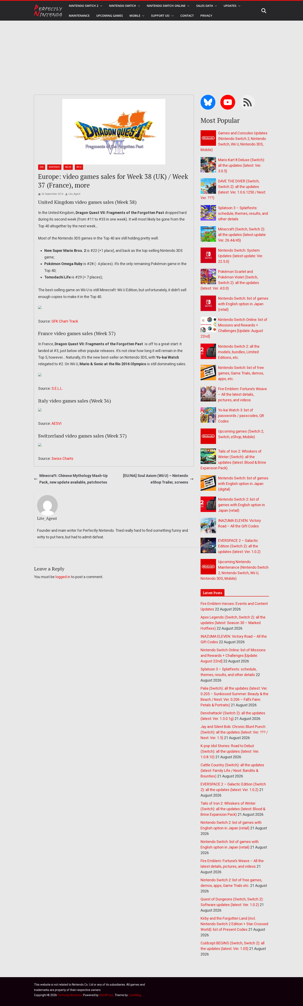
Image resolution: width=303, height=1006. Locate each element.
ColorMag (134, 995)
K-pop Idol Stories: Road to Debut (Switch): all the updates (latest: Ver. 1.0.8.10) (230, 751)
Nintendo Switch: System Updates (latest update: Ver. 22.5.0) (240, 256)
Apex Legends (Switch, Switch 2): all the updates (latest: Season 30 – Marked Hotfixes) (233, 622)
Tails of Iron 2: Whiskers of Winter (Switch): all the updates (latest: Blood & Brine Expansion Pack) (233, 809)
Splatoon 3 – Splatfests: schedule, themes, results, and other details (243, 213)
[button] (100, 6)
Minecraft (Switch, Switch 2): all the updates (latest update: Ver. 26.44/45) (242, 234)
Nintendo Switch (122, 6)
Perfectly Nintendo (70, 995)
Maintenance (79, 16)
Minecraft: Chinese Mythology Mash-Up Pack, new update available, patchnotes (73, 478)
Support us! (160, 16)
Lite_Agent (74, 194)
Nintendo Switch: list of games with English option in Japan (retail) (243, 304)
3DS (41, 167)
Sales (68, 167)
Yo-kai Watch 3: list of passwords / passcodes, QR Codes (241, 415)
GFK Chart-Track (65, 321)
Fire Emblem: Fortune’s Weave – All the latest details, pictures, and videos (242, 394)
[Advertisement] (151, 51)
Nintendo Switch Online (166, 6)
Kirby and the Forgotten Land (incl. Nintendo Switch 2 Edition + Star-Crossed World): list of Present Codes (234, 924)
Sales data (204, 6)
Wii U (78, 167)
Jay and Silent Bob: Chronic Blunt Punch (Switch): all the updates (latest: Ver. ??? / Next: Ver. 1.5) (234, 732)
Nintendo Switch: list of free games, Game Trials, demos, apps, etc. (241, 373)
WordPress (106, 995)
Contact (187, 16)
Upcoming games (109, 16)
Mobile (134, 16)
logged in (62, 577)
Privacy (206, 16)
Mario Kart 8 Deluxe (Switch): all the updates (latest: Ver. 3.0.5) (241, 165)
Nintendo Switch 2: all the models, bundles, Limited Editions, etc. (239, 352)
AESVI (56, 423)
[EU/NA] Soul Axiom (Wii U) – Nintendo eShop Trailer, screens (155, 478)
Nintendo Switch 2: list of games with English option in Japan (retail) (241, 505)
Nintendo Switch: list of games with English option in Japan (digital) (243, 483)
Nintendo (54, 167)
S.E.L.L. (57, 388)
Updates (230, 6)
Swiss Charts (62, 458)
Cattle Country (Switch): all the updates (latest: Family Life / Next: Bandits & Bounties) (232, 770)
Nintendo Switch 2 (83, 6)
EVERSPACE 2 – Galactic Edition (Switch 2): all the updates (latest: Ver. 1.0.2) (239, 546)
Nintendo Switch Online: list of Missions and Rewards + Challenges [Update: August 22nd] (233, 655)
